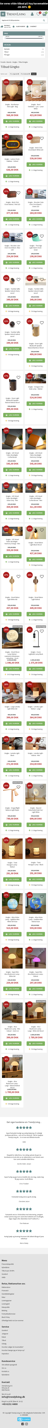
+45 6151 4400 (10, 1404)
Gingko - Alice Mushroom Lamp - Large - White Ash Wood (36, 1029)
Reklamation (6, 1287)
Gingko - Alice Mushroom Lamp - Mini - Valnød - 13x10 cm (12, 1029)
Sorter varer (4, 74)
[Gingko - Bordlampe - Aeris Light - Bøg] (12, 90)
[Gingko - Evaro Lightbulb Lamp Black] (35, 638)
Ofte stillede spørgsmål (9, 1365)
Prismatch (5, 1291)
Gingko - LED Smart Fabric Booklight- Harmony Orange (35, 455)
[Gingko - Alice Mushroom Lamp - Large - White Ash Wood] (35, 1013)
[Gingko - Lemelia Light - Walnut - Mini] (35, 743)
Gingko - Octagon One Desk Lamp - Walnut (35, 388)
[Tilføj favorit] (18, 84)
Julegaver (5, 1334)
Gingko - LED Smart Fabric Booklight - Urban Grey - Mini (12, 498)
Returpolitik (5, 1307)
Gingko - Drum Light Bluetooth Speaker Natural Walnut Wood (12, 400)
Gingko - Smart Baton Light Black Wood (36, 544)
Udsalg (4, 1344)
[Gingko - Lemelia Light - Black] (12, 743)
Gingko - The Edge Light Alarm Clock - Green (35, 248)
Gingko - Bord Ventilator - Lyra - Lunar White (36, 106)
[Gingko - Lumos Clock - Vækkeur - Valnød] (12, 145)
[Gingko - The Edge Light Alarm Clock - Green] (35, 237)
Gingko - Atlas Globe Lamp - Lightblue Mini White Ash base (12, 919)
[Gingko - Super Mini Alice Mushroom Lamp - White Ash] (12, 958)
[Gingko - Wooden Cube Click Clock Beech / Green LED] (35, 194)
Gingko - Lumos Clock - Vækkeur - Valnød (12, 160)
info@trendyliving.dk (13, 1396)
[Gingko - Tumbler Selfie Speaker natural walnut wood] (12, 324)
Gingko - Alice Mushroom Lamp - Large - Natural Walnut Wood (12, 1084)
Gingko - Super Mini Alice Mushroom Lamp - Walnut (36, 974)
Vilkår (3, 1277)
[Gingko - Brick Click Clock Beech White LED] (35, 139)
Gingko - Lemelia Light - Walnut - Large (36, 708)
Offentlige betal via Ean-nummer (12, 1320)
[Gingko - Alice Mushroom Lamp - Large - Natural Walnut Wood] (12, 1067)
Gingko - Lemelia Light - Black (12, 754)
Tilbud (6, 52)
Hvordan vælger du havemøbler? (13, 1347)
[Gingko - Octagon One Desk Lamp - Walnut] (35, 378)
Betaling (4, 1311)
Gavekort (5, 1274)
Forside (3, 62)
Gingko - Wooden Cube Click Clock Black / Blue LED (12, 248)
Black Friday (6, 1317)
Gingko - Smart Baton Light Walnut (36, 598)
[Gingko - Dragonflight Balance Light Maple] (12, 794)
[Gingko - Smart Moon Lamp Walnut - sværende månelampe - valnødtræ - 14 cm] (12, 638)
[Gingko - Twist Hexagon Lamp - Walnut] (12, 849)
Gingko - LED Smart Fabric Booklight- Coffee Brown (12, 455)
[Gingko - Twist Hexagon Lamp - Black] (35, 849)
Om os (4, 1368)
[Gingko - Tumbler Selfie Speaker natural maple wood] (35, 280)
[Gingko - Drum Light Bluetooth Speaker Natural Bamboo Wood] (35, 330)
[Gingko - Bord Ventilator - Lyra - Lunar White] (35, 90)
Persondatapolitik (8, 1264)
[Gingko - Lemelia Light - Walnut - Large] (35, 693)
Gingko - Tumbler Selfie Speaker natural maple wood (35, 291)
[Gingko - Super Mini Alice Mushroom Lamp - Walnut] (35, 958)
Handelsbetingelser (8, 1294)
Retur (3, 1297)
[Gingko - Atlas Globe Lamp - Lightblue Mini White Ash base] (12, 903)
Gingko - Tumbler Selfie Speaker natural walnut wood (12, 334)
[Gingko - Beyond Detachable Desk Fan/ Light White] (35, 794)
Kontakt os (5, 1371)
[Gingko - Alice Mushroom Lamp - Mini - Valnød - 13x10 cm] (12, 1013)
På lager (7, 55)
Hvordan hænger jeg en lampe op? (13, 1350)
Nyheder (7, 49)
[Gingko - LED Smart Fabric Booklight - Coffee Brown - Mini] (35, 488)
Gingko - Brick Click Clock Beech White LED (35, 149)
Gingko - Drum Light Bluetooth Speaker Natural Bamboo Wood (36, 346)
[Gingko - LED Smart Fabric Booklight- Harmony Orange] (35, 439)
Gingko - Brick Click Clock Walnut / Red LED (12, 203)
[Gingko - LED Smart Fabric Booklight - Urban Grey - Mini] (12, 488)
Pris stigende (13, 74)
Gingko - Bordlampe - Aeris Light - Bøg (12, 105)
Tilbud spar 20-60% (8, 1271)
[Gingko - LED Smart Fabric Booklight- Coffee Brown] (12, 439)
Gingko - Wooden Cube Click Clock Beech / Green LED (35, 204)
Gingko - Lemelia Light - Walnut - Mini (36, 754)
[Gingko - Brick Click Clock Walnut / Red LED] (12, 194)
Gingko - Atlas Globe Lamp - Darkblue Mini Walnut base (36, 919)
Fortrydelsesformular (8, 1314)
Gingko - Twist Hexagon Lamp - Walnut (12, 865)
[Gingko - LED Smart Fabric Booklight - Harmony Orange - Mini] (12, 531)
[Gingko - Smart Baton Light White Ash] (12, 583)
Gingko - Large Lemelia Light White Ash (12, 708)
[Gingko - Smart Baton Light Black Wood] (35, 533)
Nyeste (34, 74)
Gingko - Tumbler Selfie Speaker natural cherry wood (12, 291)
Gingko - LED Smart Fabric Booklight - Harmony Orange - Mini (12, 541)
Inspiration (5, 1354)
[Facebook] (22, 1424)
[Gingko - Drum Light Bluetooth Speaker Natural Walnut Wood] (12, 384)
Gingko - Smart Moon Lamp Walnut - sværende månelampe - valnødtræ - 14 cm (12, 655)
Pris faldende (24, 74)
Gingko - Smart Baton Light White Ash (12, 598)
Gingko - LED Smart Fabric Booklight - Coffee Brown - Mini (35, 498)
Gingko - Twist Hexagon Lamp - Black (35, 864)
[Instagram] (26, 1424)
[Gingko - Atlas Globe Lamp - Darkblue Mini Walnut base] (35, 903)
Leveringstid (6, 1304)
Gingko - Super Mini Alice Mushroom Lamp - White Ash (12, 974)
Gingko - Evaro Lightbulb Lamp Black (36, 653)
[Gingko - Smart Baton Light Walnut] (35, 583)
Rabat (4, 1337)
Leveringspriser (6, 1301)
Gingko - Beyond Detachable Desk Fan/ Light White (36, 810)
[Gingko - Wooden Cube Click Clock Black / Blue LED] (12, 237)
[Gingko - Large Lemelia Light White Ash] (12, 693)
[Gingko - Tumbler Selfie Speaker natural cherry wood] (12, 280)
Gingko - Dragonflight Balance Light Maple (12, 809)
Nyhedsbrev (5, 1267)
